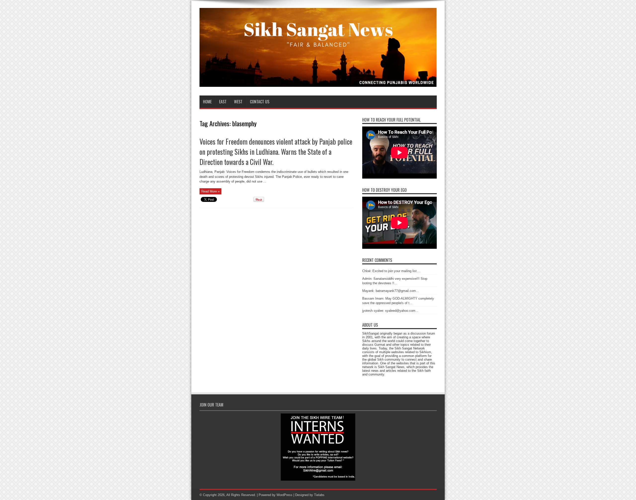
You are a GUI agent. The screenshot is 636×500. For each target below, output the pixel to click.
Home (207, 102)
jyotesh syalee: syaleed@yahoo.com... (390, 310)
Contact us (259, 102)
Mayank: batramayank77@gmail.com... (390, 291)
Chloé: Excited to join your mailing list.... (391, 271)
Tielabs (319, 495)
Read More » (210, 191)
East (223, 102)
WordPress (284, 495)
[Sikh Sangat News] (318, 83)
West (238, 102)
